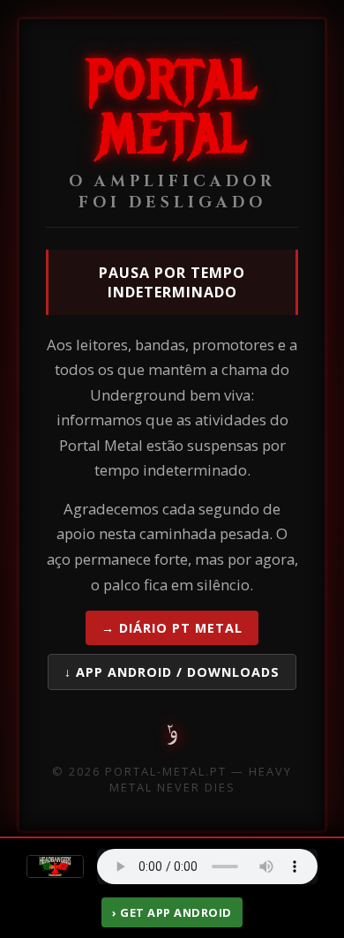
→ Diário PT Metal (172, 627)
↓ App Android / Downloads (172, 672)
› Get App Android (172, 912)
